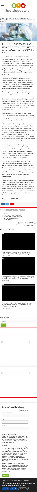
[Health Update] (18, 7)
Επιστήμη (21, 18)
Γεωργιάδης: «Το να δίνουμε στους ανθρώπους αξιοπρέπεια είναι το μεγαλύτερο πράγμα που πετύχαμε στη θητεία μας (17, 304)
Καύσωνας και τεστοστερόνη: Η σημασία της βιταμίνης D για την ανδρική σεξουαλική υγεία (16, 253)
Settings (22, 489)
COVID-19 (8, 209)
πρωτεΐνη (22, 209)
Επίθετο (4, 426)
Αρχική (2, 18)
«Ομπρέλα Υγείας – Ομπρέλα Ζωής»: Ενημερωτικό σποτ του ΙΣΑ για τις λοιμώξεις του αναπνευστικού (13, 216)
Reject (14, 489)
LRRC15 (16, 209)
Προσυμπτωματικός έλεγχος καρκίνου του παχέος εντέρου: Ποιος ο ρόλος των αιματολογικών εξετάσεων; (18, 278)
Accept (6, 489)
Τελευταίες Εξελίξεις (11, 18)
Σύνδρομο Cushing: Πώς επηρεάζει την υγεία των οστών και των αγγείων (24, 223)
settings (22, 485)
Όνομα (4, 419)
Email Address (7, 413)
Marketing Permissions (9, 434)
